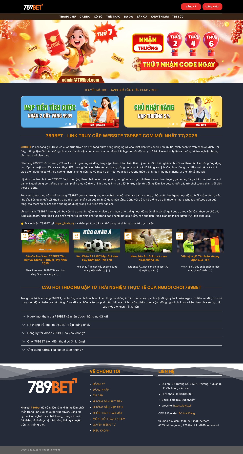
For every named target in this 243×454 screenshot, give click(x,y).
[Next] (113, 112)
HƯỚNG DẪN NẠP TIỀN (108, 407)
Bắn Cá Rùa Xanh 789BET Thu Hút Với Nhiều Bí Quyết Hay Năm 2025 (44, 260)
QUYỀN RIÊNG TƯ (104, 424)
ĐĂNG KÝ (191, 6)
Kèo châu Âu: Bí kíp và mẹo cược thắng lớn (147, 258)
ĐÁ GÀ (128, 16)
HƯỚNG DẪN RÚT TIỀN (107, 401)
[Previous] (27, 112)
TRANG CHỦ (67, 16)
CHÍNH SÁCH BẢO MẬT (107, 413)
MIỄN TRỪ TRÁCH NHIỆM (109, 418)
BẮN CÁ (142, 16)
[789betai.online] (39, 6)
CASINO (85, 16)
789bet (35, 407)
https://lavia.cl (182, 405)
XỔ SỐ (98, 16)
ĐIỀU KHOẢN (101, 430)
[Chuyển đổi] (24, 316)
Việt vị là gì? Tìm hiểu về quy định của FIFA (199, 258)
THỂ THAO (113, 16)
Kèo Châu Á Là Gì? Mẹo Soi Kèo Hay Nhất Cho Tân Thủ (95, 258)
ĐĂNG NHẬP (212, 6)
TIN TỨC (178, 16)
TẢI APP (98, 395)
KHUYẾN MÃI (160, 16)
